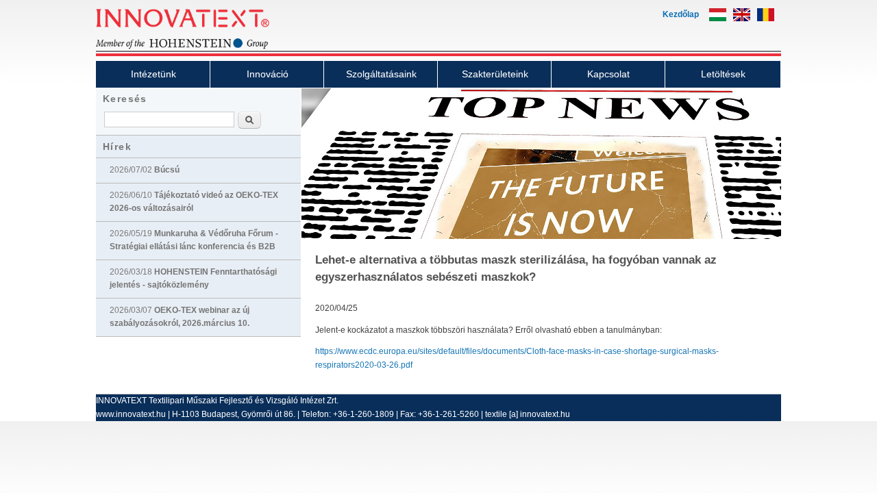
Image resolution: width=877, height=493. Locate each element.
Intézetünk (153, 73)
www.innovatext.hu (131, 414)
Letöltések (723, 73)
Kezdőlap (681, 14)
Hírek (117, 146)
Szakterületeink (495, 73)
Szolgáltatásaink (381, 73)
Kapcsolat (608, 73)
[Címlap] (205, 47)
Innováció (267, 73)
